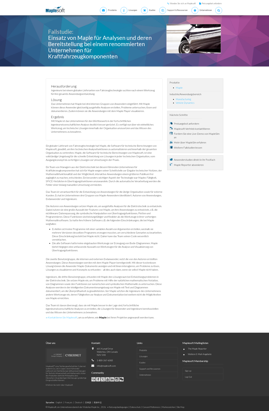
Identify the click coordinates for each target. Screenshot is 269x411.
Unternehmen (145, 375)
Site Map (180, 407)
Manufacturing (183, 99)
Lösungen (143, 356)
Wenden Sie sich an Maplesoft (183, 3)
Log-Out (188, 377)
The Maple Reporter (197, 348)
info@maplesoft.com (106, 365)
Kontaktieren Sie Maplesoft (62, 317)
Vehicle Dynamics (185, 102)
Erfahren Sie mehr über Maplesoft (59, 385)
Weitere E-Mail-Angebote (200, 354)
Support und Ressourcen (149, 369)
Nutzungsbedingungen (118, 407)
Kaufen (142, 362)
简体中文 (98, 402)
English (59, 402)
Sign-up (188, 371)
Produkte (143, 350)
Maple (179, 87)
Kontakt (95, 342)
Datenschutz (135, 407)
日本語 (88, 402)
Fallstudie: (60, 31)
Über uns (50, 342)
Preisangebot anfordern (212, 3)
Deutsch (78, 402)
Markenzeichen (168, 407)
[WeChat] (121, 379)
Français (68, 402)
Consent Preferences (151, 407)
